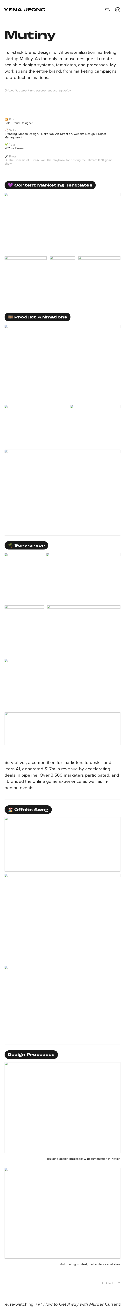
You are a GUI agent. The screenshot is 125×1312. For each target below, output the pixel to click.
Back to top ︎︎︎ (111, 1283)
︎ (118, 10)
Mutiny (26, 58)
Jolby (66, 90)
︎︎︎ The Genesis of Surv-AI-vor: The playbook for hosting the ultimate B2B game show (59, 161)
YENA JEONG (24, 10)
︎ (107, 10)
